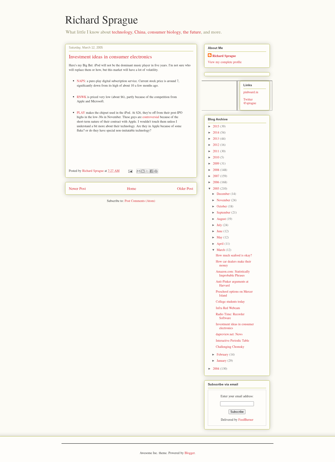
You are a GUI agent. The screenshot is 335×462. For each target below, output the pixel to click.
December (224, 193)
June (220, 231)
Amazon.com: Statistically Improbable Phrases (233, 273)
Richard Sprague (101, 19)
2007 (216, 176)
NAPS (81, 81)
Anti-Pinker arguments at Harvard (232, 283)
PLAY (81, 112)
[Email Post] (130, 170)
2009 (216, 163)
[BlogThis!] (143, 171)
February (223, 354)
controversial (151, 117)
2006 (216, 182)
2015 (216, 126)
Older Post (185, 188)
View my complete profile (225, 62)
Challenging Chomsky (230, 346)
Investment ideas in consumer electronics (235, 326)
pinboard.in (250, 92)
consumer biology (164, 32)
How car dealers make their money (233, 263)
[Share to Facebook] (151, 171)
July (220, 225)
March (221, 250)
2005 (216, 188)
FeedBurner (245, 419)
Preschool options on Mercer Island (234, 293)
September (224, 212)
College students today (230, 301)
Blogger (190, 453)
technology (122, 32)
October (222, 206)
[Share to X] (147, 171)
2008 (216, 170)
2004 (216, 368)
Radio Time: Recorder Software (230, 316)
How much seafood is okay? (234, 255)
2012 (216, 144)
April (220, 243)
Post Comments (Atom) (140, 201)
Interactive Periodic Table (232, 340)
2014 (216, 132)
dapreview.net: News (229, 334)
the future (192, 32)
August (222, 219)
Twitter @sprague (249, 101)
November (224, 200)
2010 (216, 157)
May (220, 237)
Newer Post (77, 188)
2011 (216, 151)
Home (131, 188)
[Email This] (138, 171)
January (222, 360)
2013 (216, 138)
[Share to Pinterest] (156, 171)
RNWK (82, 97)
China (139, 32)
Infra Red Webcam (228, 308)
